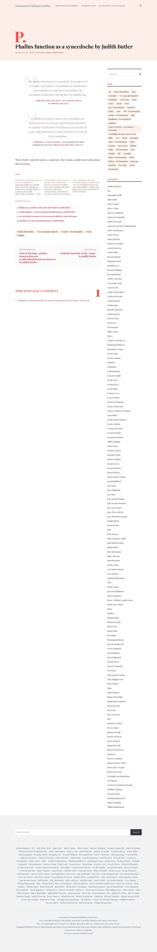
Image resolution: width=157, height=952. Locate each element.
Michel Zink (112, 631)
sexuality (127, 153)
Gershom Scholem (115, 437)
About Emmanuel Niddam (66, 5)
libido (110, 138)
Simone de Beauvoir (115, 750)
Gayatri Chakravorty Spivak (118, 411)
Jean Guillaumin (113, 490)
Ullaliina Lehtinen (114, 789)
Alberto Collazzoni (115, 213)
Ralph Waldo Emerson (116, 701)
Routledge (55, 103)
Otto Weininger (113, 653)
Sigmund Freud (113, 745)
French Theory (113, 397)
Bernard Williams (114, 270)
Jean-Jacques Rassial (115, 499)
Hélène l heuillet (114, 459)
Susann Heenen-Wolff (116, 763)
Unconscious (113, 169)
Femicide (111, 362)
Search (136, 832)
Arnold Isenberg (114, 248)
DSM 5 (109, 336)
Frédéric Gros (113, 393)
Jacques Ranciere (114, 468)
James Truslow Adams (116, 477)
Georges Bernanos (115, 428)
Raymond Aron (113, 706)
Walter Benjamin (114, 802)
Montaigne (111, 635)
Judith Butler (58, 52)
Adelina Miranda (114, 186)
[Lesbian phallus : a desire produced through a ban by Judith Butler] (58, 186)
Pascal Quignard (114, 657)
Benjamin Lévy (113, 265)
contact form (113, 924)
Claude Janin (112, 305)
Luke (109, 582)
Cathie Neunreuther (115, 292)
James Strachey (113, 472)
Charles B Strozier (115, 296)
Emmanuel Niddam (78, 917)
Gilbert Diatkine (113, 442)
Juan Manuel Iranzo (115, 543)
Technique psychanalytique (118, 776)
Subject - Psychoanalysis (118, 161)
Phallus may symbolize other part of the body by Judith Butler (45, 207)
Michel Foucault (114, 622)
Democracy (112, 323)
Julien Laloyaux (113, 556)
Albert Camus (113, 204)
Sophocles (111, 754)
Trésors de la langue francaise (120, 785)
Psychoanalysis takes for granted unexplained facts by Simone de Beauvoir (58, 300)
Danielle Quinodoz (115, 309)
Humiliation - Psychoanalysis (119, 119)
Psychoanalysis (122, 149)
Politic (110, 149)
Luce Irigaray (113, 574)
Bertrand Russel (114, 274)
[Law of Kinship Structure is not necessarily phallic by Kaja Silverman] (87, 185)
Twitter (78, 930)
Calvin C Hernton (114, 279)
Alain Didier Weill (114, 195)
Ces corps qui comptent (52, 142)
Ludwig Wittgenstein (115, 578)
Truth (132, 165)
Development (112, 327)
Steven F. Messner (114, 758)
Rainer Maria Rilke (115, 697)
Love (117, 138)
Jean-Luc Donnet (114, 508)
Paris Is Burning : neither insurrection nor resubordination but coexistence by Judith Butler (37, 258)
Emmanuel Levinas (115, 349)
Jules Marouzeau (114, 552)
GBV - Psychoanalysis (131, 111)
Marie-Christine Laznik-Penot (120, 600)
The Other (122, 165)
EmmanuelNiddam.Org (26, 927)
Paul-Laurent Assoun (116, 675)
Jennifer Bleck (113, 521)
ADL (109, 191)
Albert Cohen (112, 208)
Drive (127, 103)
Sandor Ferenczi (114, 736)
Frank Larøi (112, 380)
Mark (109, 609)
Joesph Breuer (113, 525)
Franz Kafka (112, 389)
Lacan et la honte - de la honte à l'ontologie (121, 128)
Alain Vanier (112, 199)
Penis (89, 231)
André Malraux (113, 239)
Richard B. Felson (114, 723)
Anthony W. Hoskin (115, 243)
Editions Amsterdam (61, 145)
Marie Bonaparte (114, 596)
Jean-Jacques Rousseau (116, 503)
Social (132, 157)
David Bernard (113, 314)
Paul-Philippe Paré (115, 679)
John (109, 530)
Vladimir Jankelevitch (116, 798)
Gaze (118, 111)
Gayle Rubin (112, 415)
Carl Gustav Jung (114, 283)
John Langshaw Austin (116, 538)
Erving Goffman (114, 358)
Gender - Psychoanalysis (72, 231)
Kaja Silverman (113, 560)
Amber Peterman (114, 221)
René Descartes (113, 714)
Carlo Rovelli (112, 287)
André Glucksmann (115, 230)
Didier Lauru (112, 331)
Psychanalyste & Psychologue (112, 5)
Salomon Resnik (114, 732)
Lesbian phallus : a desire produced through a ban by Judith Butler (47, 212)
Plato (109, 688)
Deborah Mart (113, 318)
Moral (124, 138)
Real (132, 149)
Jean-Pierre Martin (115, 512)
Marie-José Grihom (115, 604)
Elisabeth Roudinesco (116, 345)
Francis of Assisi (113, 375)
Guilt (132, 115)
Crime (134, 99)
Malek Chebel (113, 587)
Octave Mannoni (114, 648)
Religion (111, 153)
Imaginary (112, 123)
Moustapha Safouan (115, 640)
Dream (119, 103)
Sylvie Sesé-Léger (114, 772)
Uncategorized (113, 794)
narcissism (134, 138)
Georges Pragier (114, 433)
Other (132, 142)
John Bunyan (112, 534)
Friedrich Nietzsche (115, 402)
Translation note (88, 5)
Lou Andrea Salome (115, 569)
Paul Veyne (111, 670)
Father (111, 111)
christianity (112, 99)
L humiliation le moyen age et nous (122, 134)
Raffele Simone (113, 692)
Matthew (110, 613)
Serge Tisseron (113, 741)
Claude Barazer (113, 301)
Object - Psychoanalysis (117, 142)
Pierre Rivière (113, 684)
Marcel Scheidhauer (115, 591)
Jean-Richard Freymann (117, 516)
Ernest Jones (112, 353)
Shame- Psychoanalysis (117, 157)
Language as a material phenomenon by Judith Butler (41, 220)
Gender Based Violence (116, 419)
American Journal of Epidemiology (121, 226)
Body (134, 92)
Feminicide (111, 367)
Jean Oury (111, 494)
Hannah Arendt (113, 455)
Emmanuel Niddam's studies (32, 6)
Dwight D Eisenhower (116, 340)
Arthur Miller (113, 252)
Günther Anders (114, 450)
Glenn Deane (112, 446)
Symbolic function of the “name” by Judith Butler (78, 255)
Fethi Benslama (113, 371)
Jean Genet (111, 486)
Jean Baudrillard (114, 481)
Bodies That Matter (53, 101)
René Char (111, 710)
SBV (119, 153)
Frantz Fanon (113, 384)
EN (33, 52)
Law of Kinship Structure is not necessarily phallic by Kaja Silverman (48, 216)
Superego (134, 161)
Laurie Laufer (113, 565)
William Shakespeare (116, 807)
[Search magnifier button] (140, 74)
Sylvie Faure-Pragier (116, 767)
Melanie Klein (113, 618)
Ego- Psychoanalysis (116, 107)
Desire (111, 103)
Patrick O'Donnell (114, 666)
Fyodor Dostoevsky (115, 406)
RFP (109, 719)
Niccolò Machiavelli (115, 644)
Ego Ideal (131, 107)
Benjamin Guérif (114, 261)
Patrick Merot (113, 662)
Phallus (21, 235)
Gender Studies (45, 52)
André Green (112, 235)
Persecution (122, 146)
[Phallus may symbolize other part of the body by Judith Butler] (29, 186)
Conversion (124, 99)
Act (109, 92)
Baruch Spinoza (113, 257)
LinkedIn (88, 930)
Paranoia (111, 146)
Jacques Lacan (113, 464)
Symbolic (112, 165)
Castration (112, 96)
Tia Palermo (112, 780)
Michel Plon (112, 626)
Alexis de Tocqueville (115, 217)
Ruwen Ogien (112, 728)
